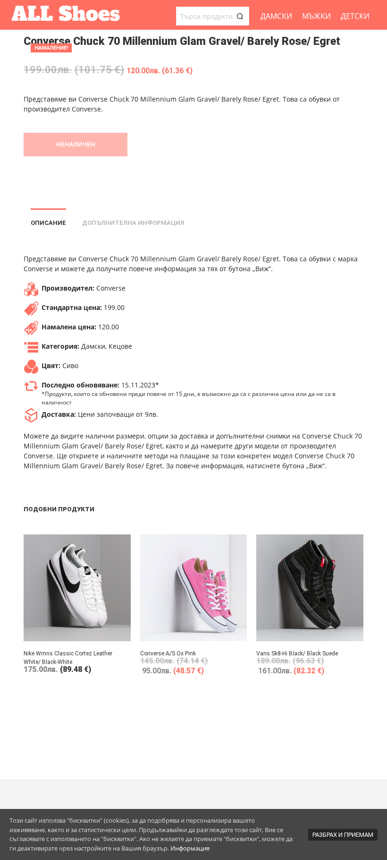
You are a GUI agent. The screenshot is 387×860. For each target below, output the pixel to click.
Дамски (276, 16)
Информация (190, 848)
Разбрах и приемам (342, 834)
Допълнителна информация (133, 222)
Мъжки (316, 16)
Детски (355, 16)
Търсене (239, 16)
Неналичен (75, 144)
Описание (48, 222)
